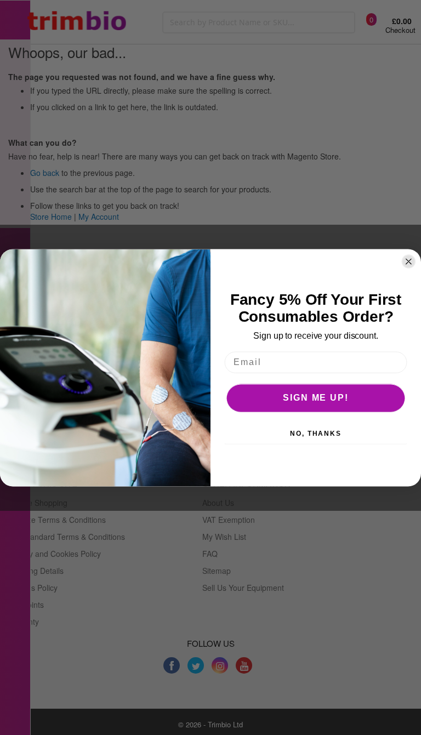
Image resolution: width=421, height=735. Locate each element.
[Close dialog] (409, 261)
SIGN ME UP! (315, 397)
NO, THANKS (316, 433)
